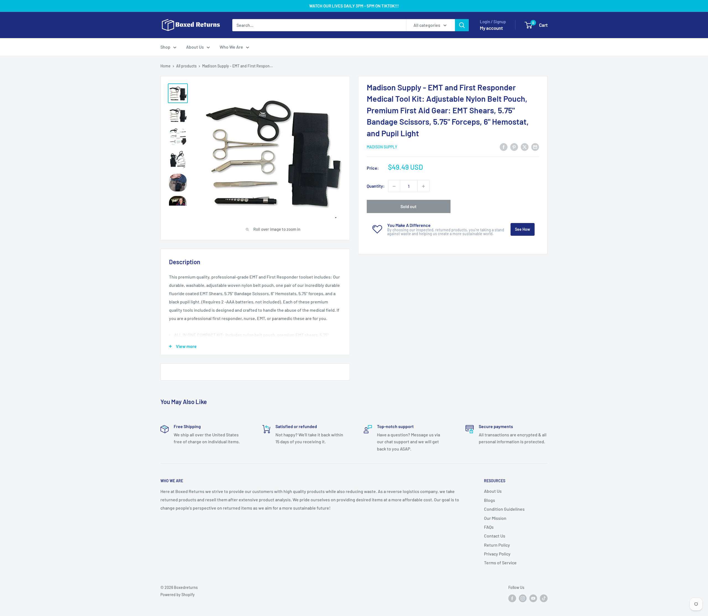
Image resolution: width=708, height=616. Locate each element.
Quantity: (376, 186)
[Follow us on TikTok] (544, 598)
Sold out (408, 206)
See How (522, 229)
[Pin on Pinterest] (514, 146)
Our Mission (495, 518)
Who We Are (231, 46)
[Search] (462, 25)
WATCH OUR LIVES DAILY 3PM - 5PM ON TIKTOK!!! (354, 5)
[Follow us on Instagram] (523, 598)
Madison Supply (382, 147)
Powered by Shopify (177, 594)
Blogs (489, 500)
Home (165, 66)
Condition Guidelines (504, 509)
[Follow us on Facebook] (512, 598)
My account (491, 28)
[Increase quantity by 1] (423, 186)
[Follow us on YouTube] (533, 598)
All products (186, 66)
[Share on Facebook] (503, 146)
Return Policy (497, 544)
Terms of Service (500, 562)
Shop (165, 46)
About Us (195, 46)
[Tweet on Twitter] (525, 146)
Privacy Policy (497, 553)
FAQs (489, 527)
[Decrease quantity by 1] (394, 186)
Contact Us (494, 535)
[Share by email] (535, 146)
